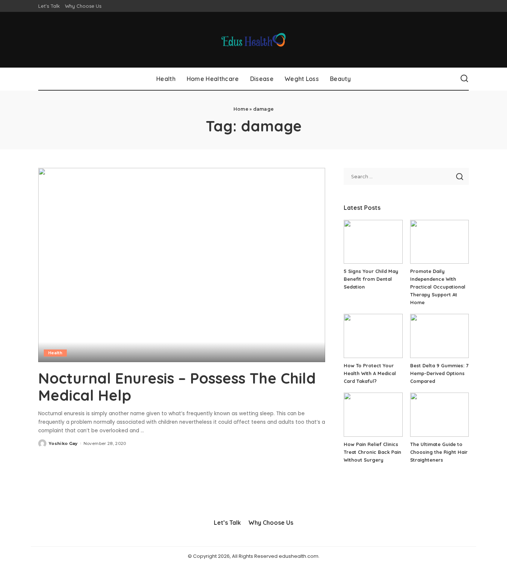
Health (55, 352)
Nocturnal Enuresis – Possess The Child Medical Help (177, 386)
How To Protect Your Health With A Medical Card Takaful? (370, 373)
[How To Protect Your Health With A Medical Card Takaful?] (373, 336)
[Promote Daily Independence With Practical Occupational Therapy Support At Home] (439, 242)
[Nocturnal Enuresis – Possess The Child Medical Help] (181, 265)
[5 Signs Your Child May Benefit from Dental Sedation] (373, 242)
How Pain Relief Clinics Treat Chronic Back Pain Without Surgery (372, 452)
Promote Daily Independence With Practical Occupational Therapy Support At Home (437, 286)
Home (240, 109)
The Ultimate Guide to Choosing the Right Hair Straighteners (439, 452)
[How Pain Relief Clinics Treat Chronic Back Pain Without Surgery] (373, 415)
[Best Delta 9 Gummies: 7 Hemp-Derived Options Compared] (439, 336)
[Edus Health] (253, 39)
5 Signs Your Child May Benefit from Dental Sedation (371, 279)
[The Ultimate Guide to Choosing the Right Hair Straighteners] (439, 415)
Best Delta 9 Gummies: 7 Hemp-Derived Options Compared (439, 373)
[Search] (464, 79)
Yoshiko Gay (63, 443)
